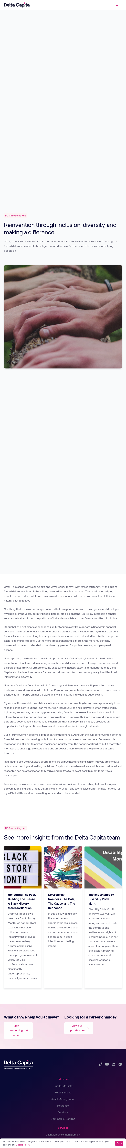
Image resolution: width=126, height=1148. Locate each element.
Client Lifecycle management (63, 1134)
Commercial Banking (63, 1118)
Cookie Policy (23, 1144)
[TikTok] (100, 1064)
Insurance (63, 1105)
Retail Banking (63, 1092)
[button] (117, 5)
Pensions (63, 1112)
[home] (17, 5)
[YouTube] (107, 1064)
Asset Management (62, 1099)
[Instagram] (120, 1064)
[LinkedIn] (114, 1064)
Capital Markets (63, 1086)
